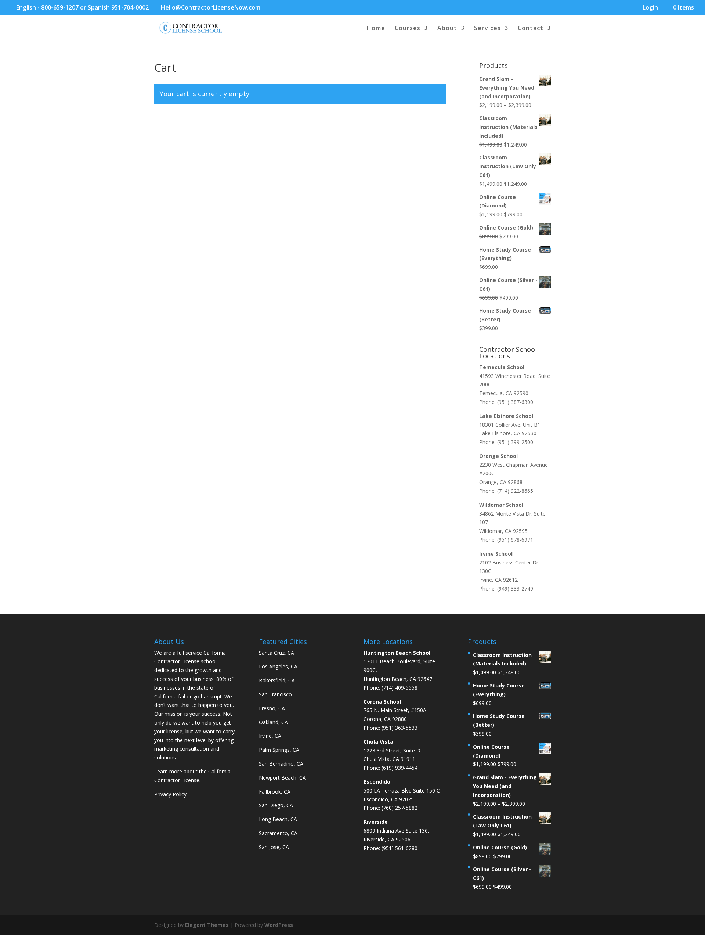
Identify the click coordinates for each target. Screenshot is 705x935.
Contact (530, 28)
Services (487, 28)
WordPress (278, 924)
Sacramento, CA (278, 833)
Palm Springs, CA (279, 749)
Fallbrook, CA (274, 791)
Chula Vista (378, 741)
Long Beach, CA (278, 819)
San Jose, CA (274, 847)
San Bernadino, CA (281, 763)
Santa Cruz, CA (276, 652)
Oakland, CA (273, 722)
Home (376, 28)
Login (650, 7)
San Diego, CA (276, 805)
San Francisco (275, 694)
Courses (407, 28)
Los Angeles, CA (278, 666)
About (447, 28)
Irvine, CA (270, 735)
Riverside (376, 821)
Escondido (377, 781)
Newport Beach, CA (282, 777)
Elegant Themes (207, 924)
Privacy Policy (170, 794)
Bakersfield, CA (277, 680)
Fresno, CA (272, 708)
